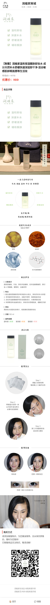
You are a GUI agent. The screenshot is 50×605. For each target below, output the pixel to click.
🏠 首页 (12, 601)
